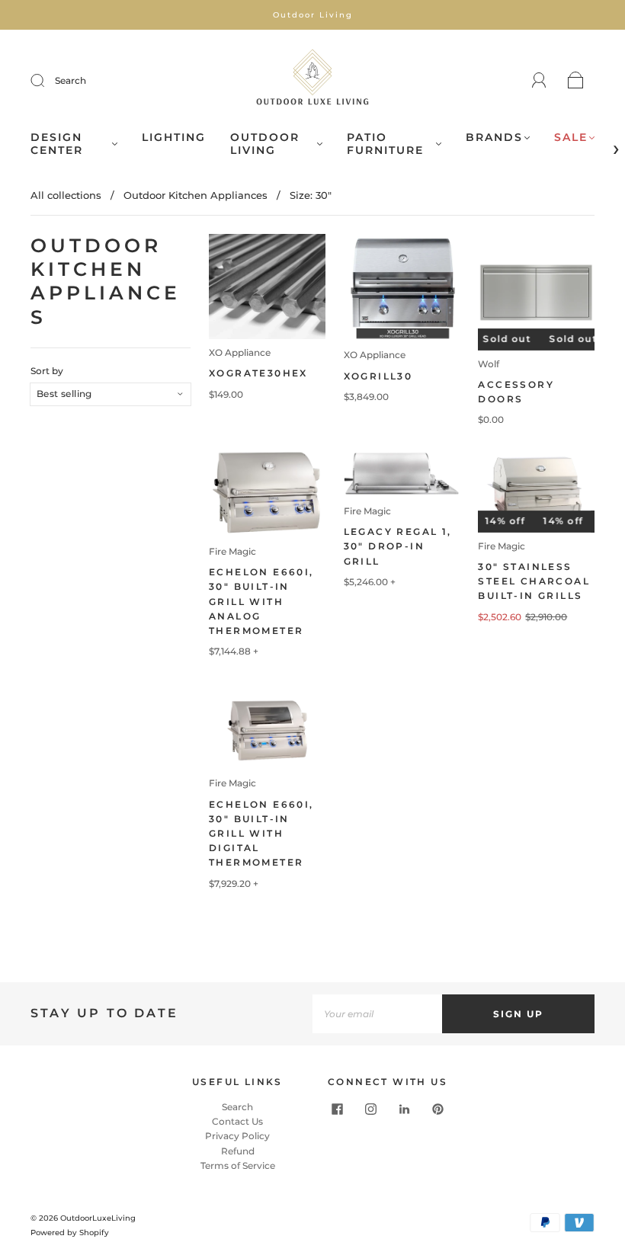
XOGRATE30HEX (258, 373)
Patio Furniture (385, 144)
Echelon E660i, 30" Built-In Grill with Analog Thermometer (261, 601)
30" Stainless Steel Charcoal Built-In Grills (534, 581)
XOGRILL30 (378, 376)
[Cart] (576, 81)
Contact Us (237, 1121)
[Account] (539, 80)
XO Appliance (240, 352)
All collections (65, 195)
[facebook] (337, 1108)
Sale (571, 137)
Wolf (488, 364)
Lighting (174, 137)
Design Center (56, 144)
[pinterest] (438, 1108)
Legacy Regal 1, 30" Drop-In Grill (398, 546)
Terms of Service (237, 1165)
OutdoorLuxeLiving (98, 1218)
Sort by (46, 371)
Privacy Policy (237, 1135)
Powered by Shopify (69, 1232)
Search (70, 80)
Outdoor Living (265, 144)
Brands (494, 137)
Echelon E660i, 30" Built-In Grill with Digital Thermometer (261, 834)
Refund (238, 1151)
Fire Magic (232, 551)
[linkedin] (404, 1108)
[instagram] (371, 1108)
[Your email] (377, 1013)
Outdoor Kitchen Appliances (195, 195)
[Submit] (47, 81)
